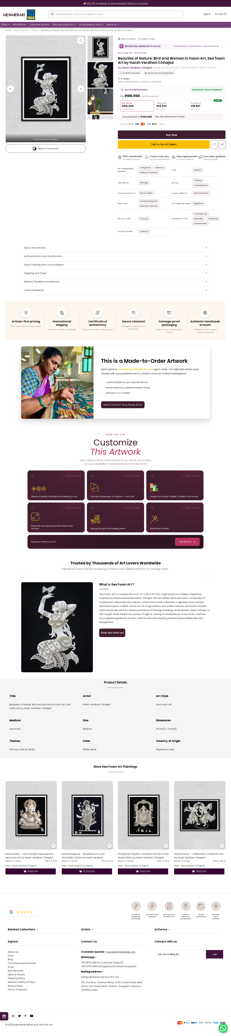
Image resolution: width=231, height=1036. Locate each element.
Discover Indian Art (62, 24)
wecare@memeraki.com (121, 951)
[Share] (222, 144)
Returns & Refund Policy (21, 982)
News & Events (16, 974)
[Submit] (52, 13)
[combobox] (115, 14)
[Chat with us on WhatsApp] (223, 1028)
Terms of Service (17, 989)
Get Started (185, 541)
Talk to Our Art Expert (164, 144)
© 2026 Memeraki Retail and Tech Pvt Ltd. (29, 1024)
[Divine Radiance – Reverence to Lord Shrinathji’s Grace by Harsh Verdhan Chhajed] (87, 815)
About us (13, 951)
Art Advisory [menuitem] (19, 24)
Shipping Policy (16, 978)
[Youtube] (31, 1016)
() (222, 14)
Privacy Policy (15, 985)
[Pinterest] (25, 1016)
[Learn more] (139, 39)
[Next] (80, 88)
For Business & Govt (90, 24)
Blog (10, 959)
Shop (4, 24)
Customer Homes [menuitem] (39, 24)
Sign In (207, 14)
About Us (112, 24)
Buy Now (171, 135)
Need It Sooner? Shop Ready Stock (123, 404)
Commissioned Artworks (22, 963)
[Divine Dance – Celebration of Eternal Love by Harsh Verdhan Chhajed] (200, 815)
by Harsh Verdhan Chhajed (135, 67)
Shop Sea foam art (112, 632)
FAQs (11, 955)
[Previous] (10, 88)
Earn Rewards (15, 970)
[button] (172, 46)
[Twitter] (19, 1016)
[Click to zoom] (80, 40)
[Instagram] (13, 1016)
